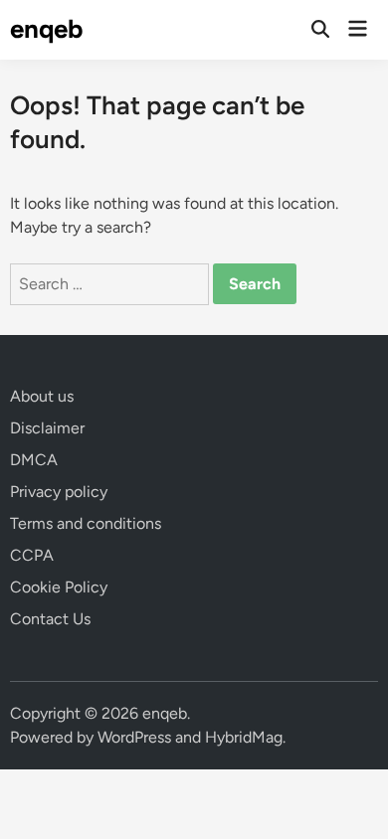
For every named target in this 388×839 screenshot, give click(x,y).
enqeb (47, 29)
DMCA (34, 459)
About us (42, 396)
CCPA (32, 555)
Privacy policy (58, 491)
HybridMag (244, 737)
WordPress (134, 737)
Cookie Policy (58, 587)
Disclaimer (47, 428)
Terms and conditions (85, 523)
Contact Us (50, 618)
